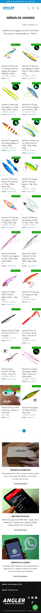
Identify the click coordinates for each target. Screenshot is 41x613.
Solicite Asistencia (20, 576)
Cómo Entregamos (20, 484)
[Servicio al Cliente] (20, 547)
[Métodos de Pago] (20, 501)
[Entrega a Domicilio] (20, 454)
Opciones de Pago (20, 530)
